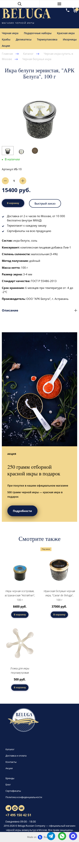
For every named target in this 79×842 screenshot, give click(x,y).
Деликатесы (23, 39)
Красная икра (66, 33)
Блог (8, 784)
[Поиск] (20, 4)
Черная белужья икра (36, 59)
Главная (7, 53)
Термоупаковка (47, 39)
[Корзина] (74, 10)
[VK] (21, 808)
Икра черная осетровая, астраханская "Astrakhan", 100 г (20, 595)
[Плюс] (22, 180)
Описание (10, 310)
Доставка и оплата (16, 755)
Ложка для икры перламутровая (19, 671)
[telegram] (51, 836)
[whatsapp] (62, 836)
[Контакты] (67, 10)
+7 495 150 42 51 (18, 815)
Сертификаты (13, 790)
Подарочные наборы (37, 33)
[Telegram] (8, 808)
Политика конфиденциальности (24, 797)
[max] (73, 836)
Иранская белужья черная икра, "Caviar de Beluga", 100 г (59, 595)
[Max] (15, 808)
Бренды (10, 778)
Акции (9, 768)
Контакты (11, 762)
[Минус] (5, 180)
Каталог (28, 53)
